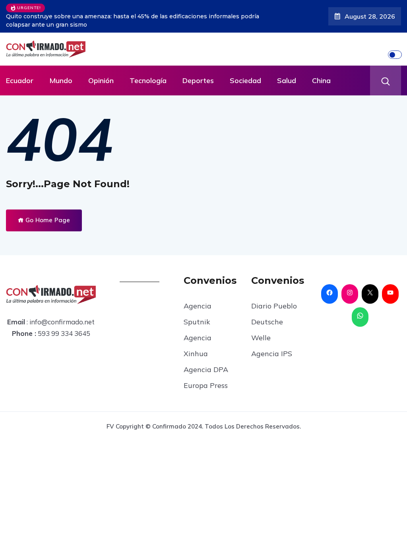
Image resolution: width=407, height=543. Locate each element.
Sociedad (245, 80)
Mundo (60, 80)
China (321, 80)
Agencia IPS (271, 353)
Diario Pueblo (274, 305)
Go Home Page (47, 220)
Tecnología (148, 80)
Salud (286, 80)
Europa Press (206, 385)
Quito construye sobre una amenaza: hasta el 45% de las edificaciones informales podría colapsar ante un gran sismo (132, 20)
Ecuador (19, 80)
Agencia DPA (206, 369)
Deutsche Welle (267, 329)
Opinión (101, 80)
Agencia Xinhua (197, 345)
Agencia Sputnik (197, 313)
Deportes (198, 80)
